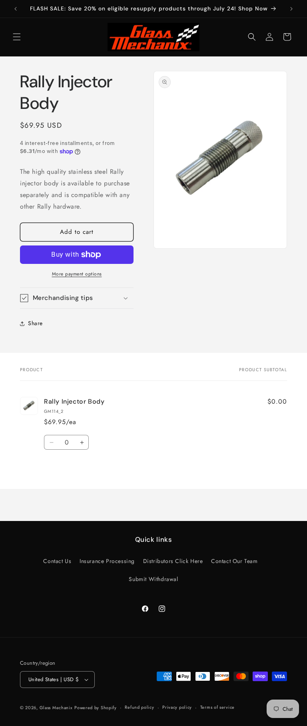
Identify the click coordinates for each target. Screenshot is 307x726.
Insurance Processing (107, 561)
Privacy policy (177, 707)
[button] (17, 37)
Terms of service (217, 707)
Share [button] (35, 323)
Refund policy (139, 707)
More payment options (77, 274)
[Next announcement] (291, 9)
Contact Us (57, 561)
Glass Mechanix (56, 707)
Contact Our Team (234, 561)
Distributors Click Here (173, 561)
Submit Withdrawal (153, 579)
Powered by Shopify (95, 707)
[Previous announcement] (15, 9)
